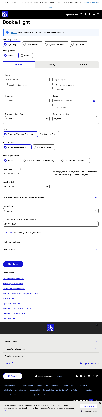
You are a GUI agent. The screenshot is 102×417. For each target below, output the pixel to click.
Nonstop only (61, 89)
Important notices (91, 363)
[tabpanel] (51, 96)
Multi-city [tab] (83, 64)
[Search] (81, 14)
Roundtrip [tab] (19, 64)
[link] (13, 278)
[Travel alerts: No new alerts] (85, 14)
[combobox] (27, 79)
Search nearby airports (18, 85)
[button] (88, 411)
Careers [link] (6, 363)
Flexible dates (61, 107)
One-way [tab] (51, 64)
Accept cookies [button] (89, 406)
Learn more (8, 232)
